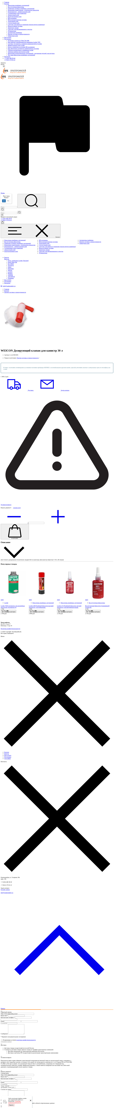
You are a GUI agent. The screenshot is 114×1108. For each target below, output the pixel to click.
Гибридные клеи (13, 36)
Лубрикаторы (12, 31)
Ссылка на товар (6, 1089)
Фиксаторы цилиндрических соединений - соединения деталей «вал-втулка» (31, 53)
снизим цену (17, 508)
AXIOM (10, 275)
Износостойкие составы (15, 26)
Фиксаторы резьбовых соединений (18, 5)
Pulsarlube (11, 268)
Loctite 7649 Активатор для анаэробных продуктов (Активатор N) (13, 606)
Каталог (6, 4)
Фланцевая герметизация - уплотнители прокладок (23, 10)
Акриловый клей (13, 21)
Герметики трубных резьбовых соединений (21, 8)
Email (2, 1021)
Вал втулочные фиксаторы (16, 7)
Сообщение (4, 1034)
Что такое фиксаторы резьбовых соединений (21, 55)
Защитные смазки (13, 28)
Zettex (9, 267)
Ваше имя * (4, 1015)
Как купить (7, 37)
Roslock (10, 273)
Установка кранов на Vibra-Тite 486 (18, 40)
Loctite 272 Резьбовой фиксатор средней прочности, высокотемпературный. (69, 606)
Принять (11, 1105)
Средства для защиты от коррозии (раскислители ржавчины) (26, 24)
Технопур (11, 265)
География (7, 758)
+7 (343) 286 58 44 (9, 58)
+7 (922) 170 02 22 (9, 60)
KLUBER (11, 264)
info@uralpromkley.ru (9, 286)
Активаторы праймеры (15, 32)
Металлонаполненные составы (17, 20)
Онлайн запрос (5, 889)
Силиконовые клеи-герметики (17, 13)
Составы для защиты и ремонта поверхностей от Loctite (25, 44)
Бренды (6, 754)
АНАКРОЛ (11, 276)
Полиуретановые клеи (14, 16)
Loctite (6, 603)
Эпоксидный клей (13, 15)
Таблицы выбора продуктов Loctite (18, 52)
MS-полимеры (12, 18)
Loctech (10, 272)
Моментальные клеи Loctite (16, 45)
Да (4, 200)
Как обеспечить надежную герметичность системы (23, 48)
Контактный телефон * (8, 1017)
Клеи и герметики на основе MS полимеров (21, 47)
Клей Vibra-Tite (12, 262)
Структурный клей (13, 23)
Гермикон (11, 278)
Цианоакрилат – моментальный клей (19, 12)
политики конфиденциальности (26, 1040)
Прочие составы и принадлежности (19, 34)
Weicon (10, 270)
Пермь (3, 193)
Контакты (7, 56)
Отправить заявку (6, 1041)
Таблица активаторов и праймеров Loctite (20, 50)
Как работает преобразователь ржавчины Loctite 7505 (24, 42)
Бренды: (6, 259)
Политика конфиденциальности (14, 1102)
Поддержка (7, 39)
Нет (8, 200)
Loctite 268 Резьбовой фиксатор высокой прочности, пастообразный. (41, 606)
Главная (6, 2)
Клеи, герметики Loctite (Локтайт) (18, 260)
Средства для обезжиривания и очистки (20, 29)
